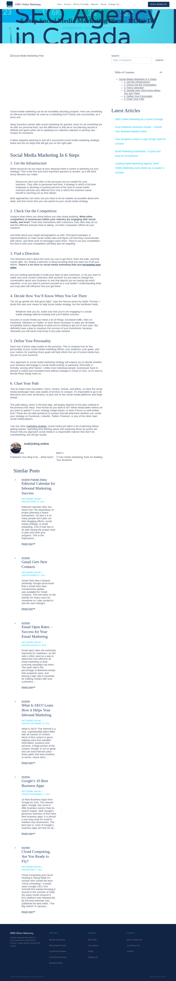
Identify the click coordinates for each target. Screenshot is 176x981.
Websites (94, 4)
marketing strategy (36, 426)
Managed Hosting (55, 963)
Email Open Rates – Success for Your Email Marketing (37, 632)
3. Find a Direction (134, 87)
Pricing (103, 4)
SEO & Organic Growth (57, 946)
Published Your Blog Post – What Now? (31, 455)
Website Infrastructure (57, 940)
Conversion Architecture (58, 957)
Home (59, 4)
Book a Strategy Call (159, 4)
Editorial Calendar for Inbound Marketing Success (38, 488)
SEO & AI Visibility (81, 4)
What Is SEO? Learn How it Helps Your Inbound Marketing (37, 710)
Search (115, 55)
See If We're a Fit (133, 946)
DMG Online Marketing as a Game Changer (139, 119)
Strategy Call (113, 4)
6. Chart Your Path (134, 99)
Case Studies (93, 946)
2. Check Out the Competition (140, 85)
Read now (28, 544)
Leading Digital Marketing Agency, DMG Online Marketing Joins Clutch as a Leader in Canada (139, 168)
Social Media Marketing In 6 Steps (137, 79)
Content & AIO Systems (57, 951)
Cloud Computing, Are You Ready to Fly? (36, 856)
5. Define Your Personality (138, 96)
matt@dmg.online (72, 28)
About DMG (92, 940)
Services (67, 4)
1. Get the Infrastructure (137, 82)
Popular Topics (39, 479)
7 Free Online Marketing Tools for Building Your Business (79, 456)
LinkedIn (130, 951)
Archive (26, 479)
